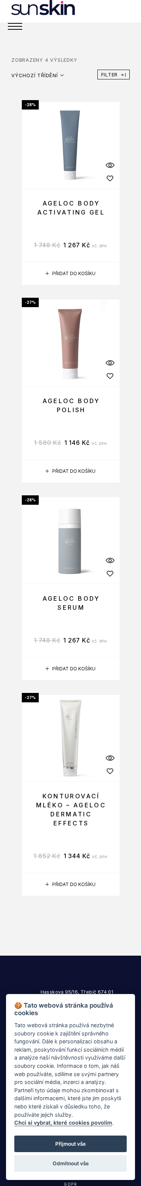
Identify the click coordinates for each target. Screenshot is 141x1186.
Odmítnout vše (71, 1163)
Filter (109, 75)
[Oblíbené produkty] (110, 178)
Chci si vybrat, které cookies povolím (63, 1122)
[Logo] (43, 7)
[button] (71, 273)
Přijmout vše (70, 1144)
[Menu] (15, 26)
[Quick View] (110, 165)
